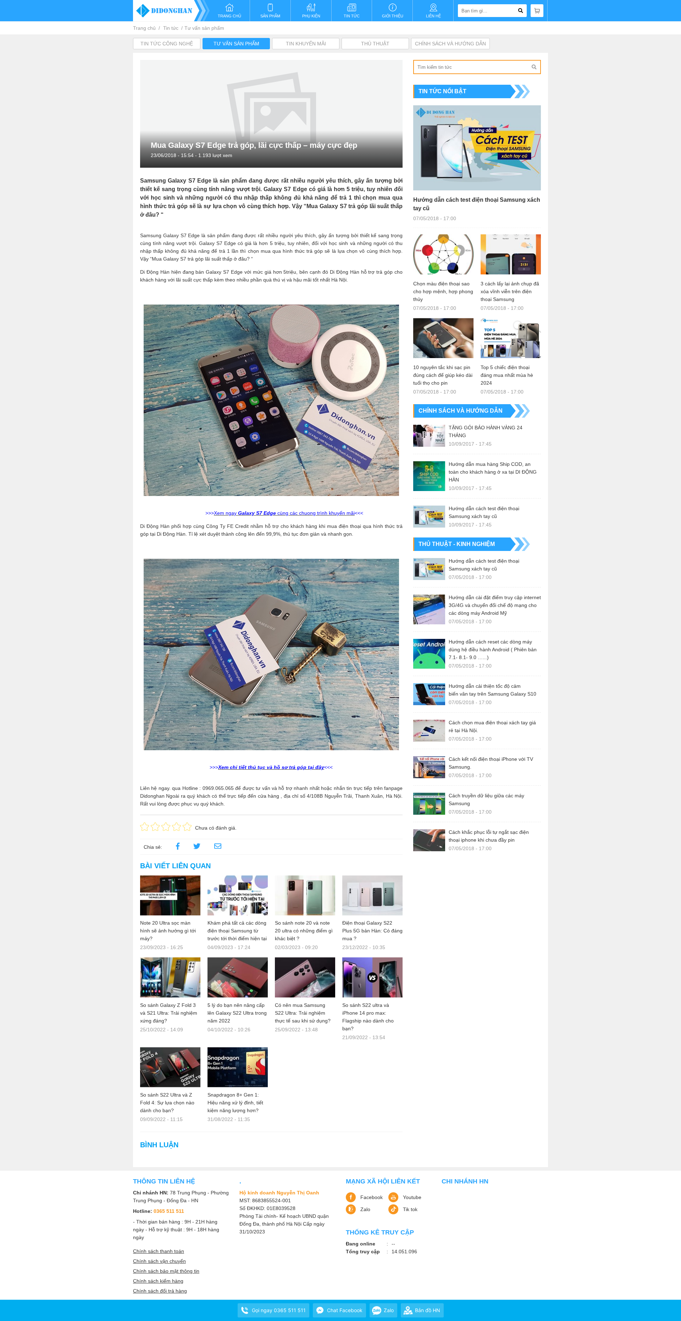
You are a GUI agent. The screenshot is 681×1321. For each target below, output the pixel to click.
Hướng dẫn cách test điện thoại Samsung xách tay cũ (476, 204)
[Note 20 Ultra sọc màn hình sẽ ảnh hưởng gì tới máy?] (170, 895)
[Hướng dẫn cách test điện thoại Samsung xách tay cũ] (477, 147)
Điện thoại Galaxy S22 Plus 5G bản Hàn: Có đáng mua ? (372, 930)
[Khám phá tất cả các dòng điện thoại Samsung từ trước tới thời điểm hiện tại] (237, 895)
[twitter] (196, 847)
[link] (217, 847)
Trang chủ (144, 28)
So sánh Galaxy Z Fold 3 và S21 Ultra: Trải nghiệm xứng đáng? (168, 1013)
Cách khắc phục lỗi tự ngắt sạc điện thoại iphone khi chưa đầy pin (489, 836)
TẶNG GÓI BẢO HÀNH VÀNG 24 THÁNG (485, 431)
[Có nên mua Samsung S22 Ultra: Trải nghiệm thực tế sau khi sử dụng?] (305, 977)
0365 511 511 (169, 1211)
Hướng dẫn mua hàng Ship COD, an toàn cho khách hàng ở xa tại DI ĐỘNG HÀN (493, 472)
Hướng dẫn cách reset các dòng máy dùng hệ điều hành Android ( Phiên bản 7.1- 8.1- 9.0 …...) (493, 649)
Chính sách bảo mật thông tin (166, 1271)
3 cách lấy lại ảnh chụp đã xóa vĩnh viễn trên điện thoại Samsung (510, 291)
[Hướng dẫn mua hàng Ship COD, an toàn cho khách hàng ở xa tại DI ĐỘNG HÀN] (429, 476)
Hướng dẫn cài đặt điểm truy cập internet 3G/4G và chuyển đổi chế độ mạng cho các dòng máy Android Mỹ (495, 605)
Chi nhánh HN (465, 1181)
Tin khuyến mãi (306, 43)
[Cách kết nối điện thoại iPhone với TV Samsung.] (429, 767)
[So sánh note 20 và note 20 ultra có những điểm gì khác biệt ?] (305, 895)
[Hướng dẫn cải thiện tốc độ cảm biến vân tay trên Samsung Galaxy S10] (429, 694)
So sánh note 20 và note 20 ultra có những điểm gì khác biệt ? (304, 930)
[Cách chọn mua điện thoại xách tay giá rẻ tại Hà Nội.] (429, 731)
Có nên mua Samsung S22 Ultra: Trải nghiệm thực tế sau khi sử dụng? (303, 1013)
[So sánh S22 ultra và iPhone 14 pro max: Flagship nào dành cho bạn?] (372, 977)
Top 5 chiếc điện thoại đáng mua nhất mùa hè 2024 (507, 375)
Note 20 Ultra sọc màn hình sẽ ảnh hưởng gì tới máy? (168, 930)
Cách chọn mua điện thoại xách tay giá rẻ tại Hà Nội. (492, 726)
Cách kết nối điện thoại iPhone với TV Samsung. (491, 763)
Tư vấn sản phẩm (204, 28)
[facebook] (177, 847)
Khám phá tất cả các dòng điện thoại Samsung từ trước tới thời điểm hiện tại (237, 930)
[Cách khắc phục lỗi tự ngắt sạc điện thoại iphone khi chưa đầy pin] (429, 840)
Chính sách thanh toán (158, 1251)
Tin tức (170, 28)
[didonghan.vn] (171, 10)
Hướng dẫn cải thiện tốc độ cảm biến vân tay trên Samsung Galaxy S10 (492, 690)
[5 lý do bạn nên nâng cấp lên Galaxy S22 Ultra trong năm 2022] (237, 977)
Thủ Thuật (375, 43)
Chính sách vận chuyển (159, 1261)
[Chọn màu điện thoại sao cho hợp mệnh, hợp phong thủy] (443, 254)
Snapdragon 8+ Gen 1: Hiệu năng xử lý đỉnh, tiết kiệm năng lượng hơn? (235, 1102)
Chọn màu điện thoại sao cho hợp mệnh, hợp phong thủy (443, 291)
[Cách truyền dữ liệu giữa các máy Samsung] (429, 804)
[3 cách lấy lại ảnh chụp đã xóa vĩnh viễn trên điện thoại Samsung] (511, 254)
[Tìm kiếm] (533, 67)
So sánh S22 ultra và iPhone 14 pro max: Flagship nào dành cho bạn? (368, 1016)
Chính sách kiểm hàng (158, 1281)
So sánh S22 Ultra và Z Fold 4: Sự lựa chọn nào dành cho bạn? (167, 1102)
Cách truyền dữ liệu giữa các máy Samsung (486, 799)
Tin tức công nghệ (166, 43)
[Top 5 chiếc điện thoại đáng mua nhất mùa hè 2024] (511, 338)
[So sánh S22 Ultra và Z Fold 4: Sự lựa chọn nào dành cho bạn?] (170, 1067)
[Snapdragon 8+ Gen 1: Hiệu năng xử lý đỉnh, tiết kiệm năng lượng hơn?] (237, 1067)
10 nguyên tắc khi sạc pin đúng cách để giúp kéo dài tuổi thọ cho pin (442, 375)
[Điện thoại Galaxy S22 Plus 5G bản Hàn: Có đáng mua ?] (372, 895)
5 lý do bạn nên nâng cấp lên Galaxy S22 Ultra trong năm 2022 (237, 1013)
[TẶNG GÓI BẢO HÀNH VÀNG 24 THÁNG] (429, 436)
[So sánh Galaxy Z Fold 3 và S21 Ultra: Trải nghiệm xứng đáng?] (170, 977)
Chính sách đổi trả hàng (160, 1291)
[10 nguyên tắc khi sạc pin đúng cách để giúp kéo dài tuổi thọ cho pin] (443, 338)
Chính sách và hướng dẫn (450, 43)
